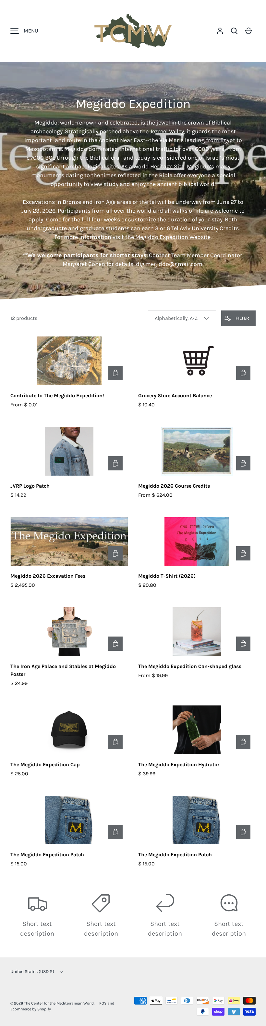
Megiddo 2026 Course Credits (174, 486)
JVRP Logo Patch (30, 486)
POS (102, 1003)
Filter (241, 318)
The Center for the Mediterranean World (59, 1003)
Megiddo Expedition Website (173, 237)
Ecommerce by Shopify (30, 1009)
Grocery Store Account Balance (175, 395)
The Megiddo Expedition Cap (45, 764)
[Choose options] (115, 373)
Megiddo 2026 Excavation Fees (47, 576)
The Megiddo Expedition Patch (47, 854)
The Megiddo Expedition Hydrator (178, 764)
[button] (234, 31)
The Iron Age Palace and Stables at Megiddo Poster (63, 670)
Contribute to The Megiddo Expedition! (57, 395)
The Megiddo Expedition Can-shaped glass (189, 666)
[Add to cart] (243, 373)
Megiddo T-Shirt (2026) (167, 576)
